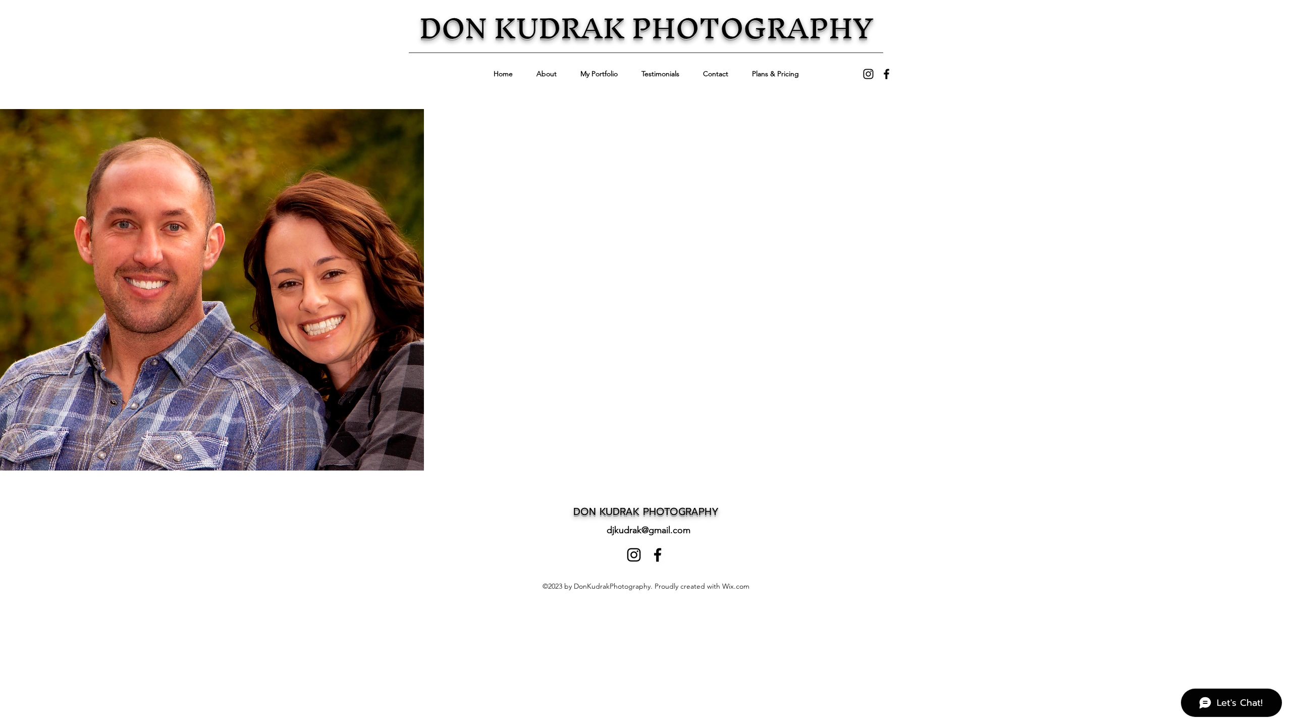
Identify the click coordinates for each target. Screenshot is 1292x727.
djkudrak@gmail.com (648, 530)
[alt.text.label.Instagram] (868, 74)
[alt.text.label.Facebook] (886, 74)
